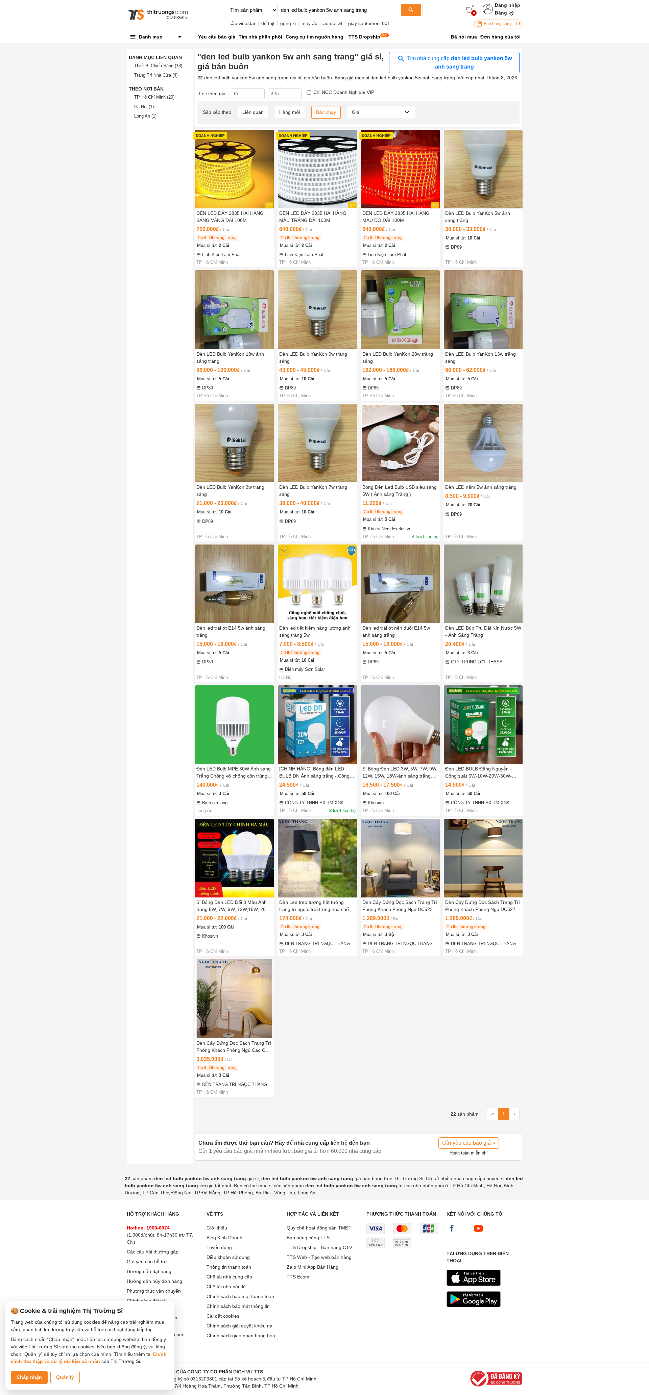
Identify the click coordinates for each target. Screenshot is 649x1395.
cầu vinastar (243, 23)
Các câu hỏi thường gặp (152, 1251)
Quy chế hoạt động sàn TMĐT (319, 1228)
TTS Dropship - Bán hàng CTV (319, 1247)
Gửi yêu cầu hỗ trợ (147, 1261)
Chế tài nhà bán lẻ (226, 1286)
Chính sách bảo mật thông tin (238, 1306)
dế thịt (267, 23)
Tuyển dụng (219, 1247)
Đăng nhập (507, 5)
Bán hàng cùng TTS (501, 23)
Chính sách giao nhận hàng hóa (241, 1335)
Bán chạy (326, 112)
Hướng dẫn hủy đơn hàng (154, 1281)
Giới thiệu (217, 1228)
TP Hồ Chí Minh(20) (154, 97)
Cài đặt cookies (223, 1316)
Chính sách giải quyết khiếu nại (240, 1325)
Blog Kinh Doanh (224, 1237)
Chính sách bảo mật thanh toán (240, 1296)
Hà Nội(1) (144, 106)
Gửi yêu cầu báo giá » (468, 1143)
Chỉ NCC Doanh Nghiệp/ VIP (343, 92)
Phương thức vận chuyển (154, 1291)
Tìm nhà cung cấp (458, 62)
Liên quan (253, 112)
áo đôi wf (332, 23)
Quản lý (65, 1377)
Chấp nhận (29, 1377)
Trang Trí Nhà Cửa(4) (155, 75)
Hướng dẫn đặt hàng (149, 1271)
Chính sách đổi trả (146, 1300)
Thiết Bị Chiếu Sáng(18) (158, 65)
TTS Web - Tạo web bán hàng (319, 1257)
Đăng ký (504, 13)
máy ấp (309, 23)
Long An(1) (145, 116)
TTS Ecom (298, 1276)
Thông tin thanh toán (229, 1267)
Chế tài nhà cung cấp (229, 1276)
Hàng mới (289, 112)
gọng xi (288, 23)
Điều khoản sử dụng (228, 1257)
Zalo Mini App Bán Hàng (312, 1267)
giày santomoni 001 (369, 23)
